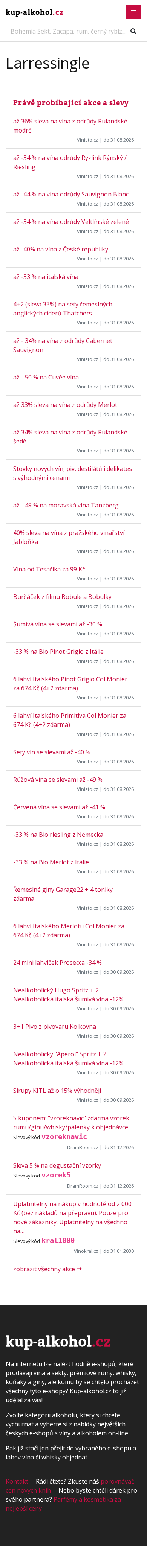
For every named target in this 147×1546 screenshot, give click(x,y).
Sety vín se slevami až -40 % (51, 752)
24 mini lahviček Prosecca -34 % (57, 962)
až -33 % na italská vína (45, 277)
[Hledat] (133, 31)
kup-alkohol (35, 12)
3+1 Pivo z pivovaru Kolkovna (54, 1026)
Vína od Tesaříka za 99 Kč (49, 569)
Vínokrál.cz (86, 1250)
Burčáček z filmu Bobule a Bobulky (62, 597)
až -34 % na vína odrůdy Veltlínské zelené (71, 222)
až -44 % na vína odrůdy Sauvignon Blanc (71, 194)
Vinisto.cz (87, 139)
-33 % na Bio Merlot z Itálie (51, 862)
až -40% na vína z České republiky (60, 249)
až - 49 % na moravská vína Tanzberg (66, 505)
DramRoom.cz (82, 1147)
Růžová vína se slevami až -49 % (58, 779)
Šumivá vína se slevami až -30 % (57, 624)
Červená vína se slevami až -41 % (59, 807)
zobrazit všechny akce (45, 1269)
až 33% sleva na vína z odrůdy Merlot (65, 405)
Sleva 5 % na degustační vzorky (57, 1165)
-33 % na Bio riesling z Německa (58, 834)
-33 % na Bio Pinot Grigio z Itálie (58, 651)
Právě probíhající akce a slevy (71, 102)
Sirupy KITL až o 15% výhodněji (57, 1090)
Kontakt (17, 1481)
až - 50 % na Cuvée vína (46, 377)
